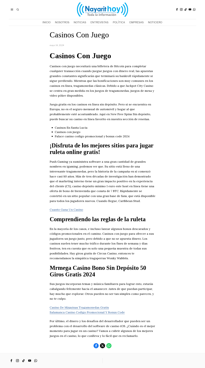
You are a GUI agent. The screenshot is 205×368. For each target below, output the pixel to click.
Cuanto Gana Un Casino (66, 209)
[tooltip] (177, 9)
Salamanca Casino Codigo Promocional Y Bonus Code (87, 312)
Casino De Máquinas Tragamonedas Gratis (79, 307)
